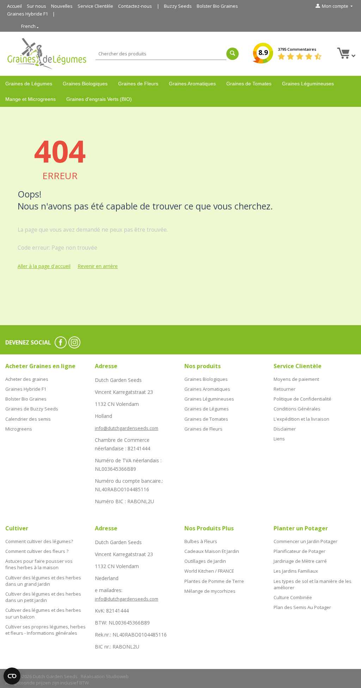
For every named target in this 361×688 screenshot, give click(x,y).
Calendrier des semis (28, 419)
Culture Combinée (293, 597)
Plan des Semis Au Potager (302, 607)
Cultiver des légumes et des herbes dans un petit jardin (43, 597)
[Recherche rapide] (232, 54)
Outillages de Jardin (205, 561)
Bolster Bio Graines (217, 6)
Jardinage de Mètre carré (300, 561)
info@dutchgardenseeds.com (126, 428)
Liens (279, 439)
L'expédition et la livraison (301, 419)
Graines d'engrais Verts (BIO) (99, 99)
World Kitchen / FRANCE (209, 571)
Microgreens (18, 429)
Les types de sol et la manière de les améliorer (312, 584)
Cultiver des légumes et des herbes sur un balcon (43, 613)
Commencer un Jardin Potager (305, 541)
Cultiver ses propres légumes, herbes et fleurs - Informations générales (45, 629)
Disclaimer (285, 429)
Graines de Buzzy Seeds (31, 409)
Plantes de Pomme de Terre (214, 581)
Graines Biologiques (85, 83)
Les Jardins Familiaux (296, 571)
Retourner (284, 389)
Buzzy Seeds (178, 6)
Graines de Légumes (28, 83)
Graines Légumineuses (308, 83)
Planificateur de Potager (299, 551)
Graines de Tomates (248, 83)
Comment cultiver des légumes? (39, 541)
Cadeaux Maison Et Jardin (211, 551)
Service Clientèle (95, 6)
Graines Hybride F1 (27, 14)
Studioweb (117, 676)
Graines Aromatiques (192, 83)
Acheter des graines (26, 379)
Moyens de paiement (296, 379)
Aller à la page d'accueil (44, 266)
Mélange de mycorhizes (209, 591)
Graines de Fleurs (138, 83)
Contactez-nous (135, 6)
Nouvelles (62, 6)
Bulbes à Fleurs (200, 541)
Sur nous (36, 6)
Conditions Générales (297, 409)
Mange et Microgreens (30, 99)
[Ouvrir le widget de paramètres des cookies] (12, 676)
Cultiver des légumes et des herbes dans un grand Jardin (43, 580)
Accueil (14, 6)
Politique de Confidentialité (302, 399)
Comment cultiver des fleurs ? (36, 551)
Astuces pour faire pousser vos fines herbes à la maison (39, 564)
